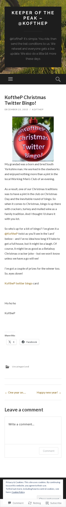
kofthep (37, 109)
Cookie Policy (18, 492)
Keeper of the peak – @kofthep (33, 18)
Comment (48, 450)
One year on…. (15, 392)
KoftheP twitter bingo (18, 283)
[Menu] (10, 79)
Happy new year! (49, 392)
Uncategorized (20, 366)
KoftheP (11, 233)
